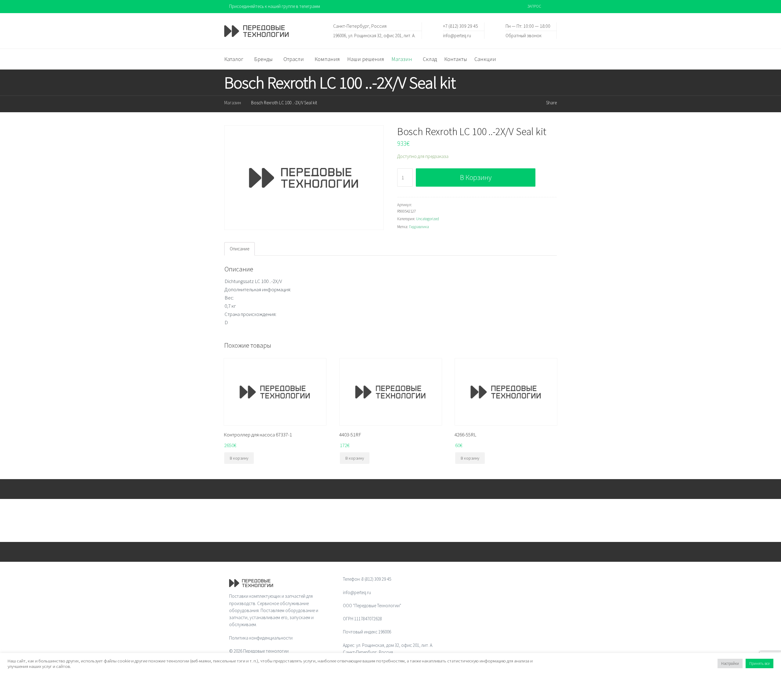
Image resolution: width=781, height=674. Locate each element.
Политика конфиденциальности (261, 638)
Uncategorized (427, 218)
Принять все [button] (759, 663)
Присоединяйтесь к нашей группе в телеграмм (274, 6)
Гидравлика (419, 226)
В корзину (475, 177)
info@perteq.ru (457, 35)
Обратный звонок (524, 35)
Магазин (232, 103)
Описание (239, 249)
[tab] (239, 249)
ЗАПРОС (534, 6)
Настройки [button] (730, 663)
